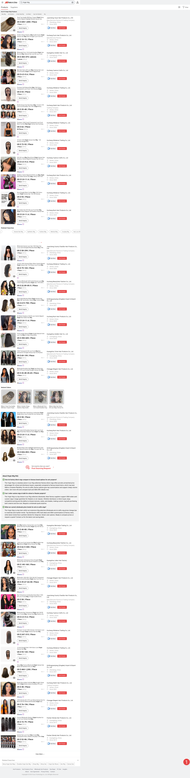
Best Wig (33, 231)
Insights (65, 769)
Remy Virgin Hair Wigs (9, 764)
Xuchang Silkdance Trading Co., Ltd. (58, 88)
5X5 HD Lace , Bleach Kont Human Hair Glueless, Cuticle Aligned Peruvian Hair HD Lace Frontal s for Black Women (31, 158)
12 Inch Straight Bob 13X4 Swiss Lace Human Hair (29, 648)
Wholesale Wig (7, 231)
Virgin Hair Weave (53, 764)
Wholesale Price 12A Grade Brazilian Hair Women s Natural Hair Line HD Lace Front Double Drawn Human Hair (30, 53)
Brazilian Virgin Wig (20, 231)
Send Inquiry (23, 28)
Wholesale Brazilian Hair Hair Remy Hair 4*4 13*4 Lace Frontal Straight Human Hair (30, 369)
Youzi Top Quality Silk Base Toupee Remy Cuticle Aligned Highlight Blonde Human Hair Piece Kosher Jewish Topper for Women (30, 18)
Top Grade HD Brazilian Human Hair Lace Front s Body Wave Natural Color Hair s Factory (30, 430)
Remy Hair (43, 764)
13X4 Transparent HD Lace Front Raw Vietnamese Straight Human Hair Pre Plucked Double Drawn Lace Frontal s (29, 351)
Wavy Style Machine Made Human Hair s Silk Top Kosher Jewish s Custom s (30, 299)
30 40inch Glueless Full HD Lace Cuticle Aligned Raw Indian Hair (30, 316)
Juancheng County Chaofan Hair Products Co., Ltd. (62, 247)
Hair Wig (62, 764)
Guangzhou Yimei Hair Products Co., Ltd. (60, 351)
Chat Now (53, 28)
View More (39, 754)
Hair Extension (11, 14)
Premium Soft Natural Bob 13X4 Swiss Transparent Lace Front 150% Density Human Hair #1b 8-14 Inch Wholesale (29, 88)
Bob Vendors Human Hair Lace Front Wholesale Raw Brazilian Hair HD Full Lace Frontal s (30, 525)
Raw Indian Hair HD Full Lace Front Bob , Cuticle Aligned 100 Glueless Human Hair (30, 210)
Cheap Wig (36, 764)
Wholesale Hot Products (41, 769)
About (27, 771)
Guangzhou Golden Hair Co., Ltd (57, 53)
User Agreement (34, 771)
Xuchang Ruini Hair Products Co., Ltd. (59, 175)
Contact (52, 771)
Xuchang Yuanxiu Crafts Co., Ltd (57, 70)
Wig (44, 14)
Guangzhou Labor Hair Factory (57, 560)
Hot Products (17, 769)
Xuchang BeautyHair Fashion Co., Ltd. (59, 281)
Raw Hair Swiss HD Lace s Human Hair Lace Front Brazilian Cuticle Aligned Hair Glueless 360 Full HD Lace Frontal (30, 70)
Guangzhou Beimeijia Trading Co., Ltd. (59, 525)
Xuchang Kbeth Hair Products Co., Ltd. (59, 105)
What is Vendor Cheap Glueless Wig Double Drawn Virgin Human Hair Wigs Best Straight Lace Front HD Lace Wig (24, 406)
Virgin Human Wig (8, 235)
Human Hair (70, 764)
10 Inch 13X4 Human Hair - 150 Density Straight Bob (29, 140)
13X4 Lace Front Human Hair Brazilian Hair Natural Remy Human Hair (30, 543)
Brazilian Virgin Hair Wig (24, 764)
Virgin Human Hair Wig (62, 231)
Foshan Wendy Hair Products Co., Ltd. (59, 718)
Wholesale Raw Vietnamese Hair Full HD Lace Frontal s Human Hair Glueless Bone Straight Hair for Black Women (31, 613)
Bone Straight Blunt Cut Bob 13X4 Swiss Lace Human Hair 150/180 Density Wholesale (29, 193)
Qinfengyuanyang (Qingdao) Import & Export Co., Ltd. (61, 300)
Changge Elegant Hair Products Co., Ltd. (60, 369)
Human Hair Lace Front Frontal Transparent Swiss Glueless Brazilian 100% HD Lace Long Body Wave (31, 735)
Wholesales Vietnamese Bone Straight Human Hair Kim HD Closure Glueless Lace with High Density (30, 560)
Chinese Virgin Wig (20, 14)
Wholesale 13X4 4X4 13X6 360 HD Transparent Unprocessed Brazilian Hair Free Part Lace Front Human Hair (30, 578)
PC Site (59, 769)
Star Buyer (52, 769)
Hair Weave (28, 14)
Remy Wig (4, 14)
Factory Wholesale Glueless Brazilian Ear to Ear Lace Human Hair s (30, 718)
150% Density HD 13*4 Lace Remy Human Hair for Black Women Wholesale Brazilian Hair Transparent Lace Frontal (31, 700)
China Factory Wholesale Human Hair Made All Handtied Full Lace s (30, 665)
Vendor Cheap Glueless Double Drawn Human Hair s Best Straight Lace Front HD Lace (30, 35)
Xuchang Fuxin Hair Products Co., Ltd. (59, 35)
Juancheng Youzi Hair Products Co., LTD (60, 18)
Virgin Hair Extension (37, 14)
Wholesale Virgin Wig (46, 231)
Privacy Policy (45, 771)
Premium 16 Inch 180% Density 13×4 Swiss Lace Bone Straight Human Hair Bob (30, 630)
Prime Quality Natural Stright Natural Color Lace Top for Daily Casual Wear (30, 334)
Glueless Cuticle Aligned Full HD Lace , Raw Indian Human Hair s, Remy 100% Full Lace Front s (30, 175)
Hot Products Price (27, 769)
